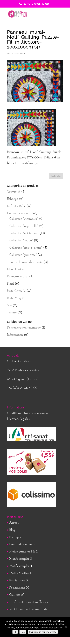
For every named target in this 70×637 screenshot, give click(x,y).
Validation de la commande (28, 609)
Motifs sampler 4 (20, 566)
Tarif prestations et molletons (28, 602)
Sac (9, 305)
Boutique (15, 537)
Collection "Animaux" (23, 219)
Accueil (14, 522)
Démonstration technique (24, 327)
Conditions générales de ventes (27, 413)
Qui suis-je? (17, 595)
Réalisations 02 (19, 587)
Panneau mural (17, 276)
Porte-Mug (14, 298)
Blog (12, 530)
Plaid (10, 283)
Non (23, 632)
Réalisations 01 (18, 580)
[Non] (66, 627)
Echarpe (12, 199)
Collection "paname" (23, 255)
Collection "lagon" (21, 240)
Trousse (12, 312)
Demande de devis (22, 544)
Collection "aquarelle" (23, 226)
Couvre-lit (13, 191)
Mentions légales (18, 419)
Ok (15, 632)
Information (15, 335)
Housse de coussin (18, 213)
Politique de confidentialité (42, 632)
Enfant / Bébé (16, 206)
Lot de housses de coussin (26, 262)
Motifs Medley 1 (20, 573)
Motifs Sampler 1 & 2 (23, 551)
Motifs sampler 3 (20, 558)
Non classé (14, 269)
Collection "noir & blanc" (25, 247)
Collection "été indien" (24, 233)
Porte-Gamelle (16, 291)
